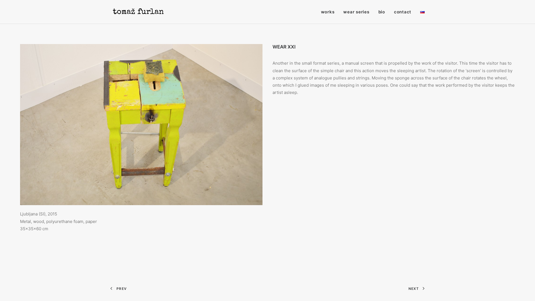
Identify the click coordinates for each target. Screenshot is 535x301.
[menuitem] (330, 12)
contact (402, 11)
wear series (356, 11)
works (328, 11)
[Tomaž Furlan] (138, 12)
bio (381, 11)
